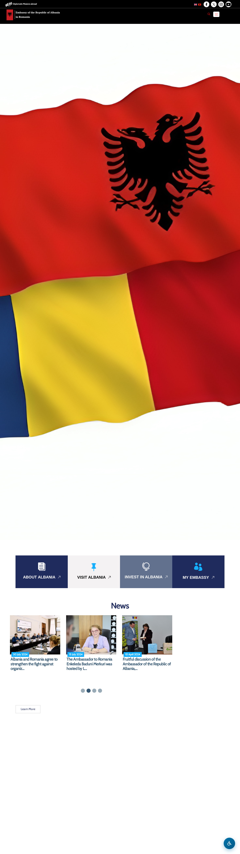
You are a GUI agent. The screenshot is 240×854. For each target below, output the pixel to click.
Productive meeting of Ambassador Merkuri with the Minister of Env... (33, 664)
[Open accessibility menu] (229, 843)
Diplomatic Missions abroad (25, 4)
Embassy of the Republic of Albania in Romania (38, 14)
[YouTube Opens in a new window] (228, 4)
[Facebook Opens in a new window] (206, 4)
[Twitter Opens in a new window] (213, 4)
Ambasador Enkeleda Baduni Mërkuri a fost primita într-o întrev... (89, 664)
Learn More (28, 709)
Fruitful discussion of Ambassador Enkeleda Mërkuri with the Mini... (146, 664)
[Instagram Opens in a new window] (221, 4)
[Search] (209, 14)
